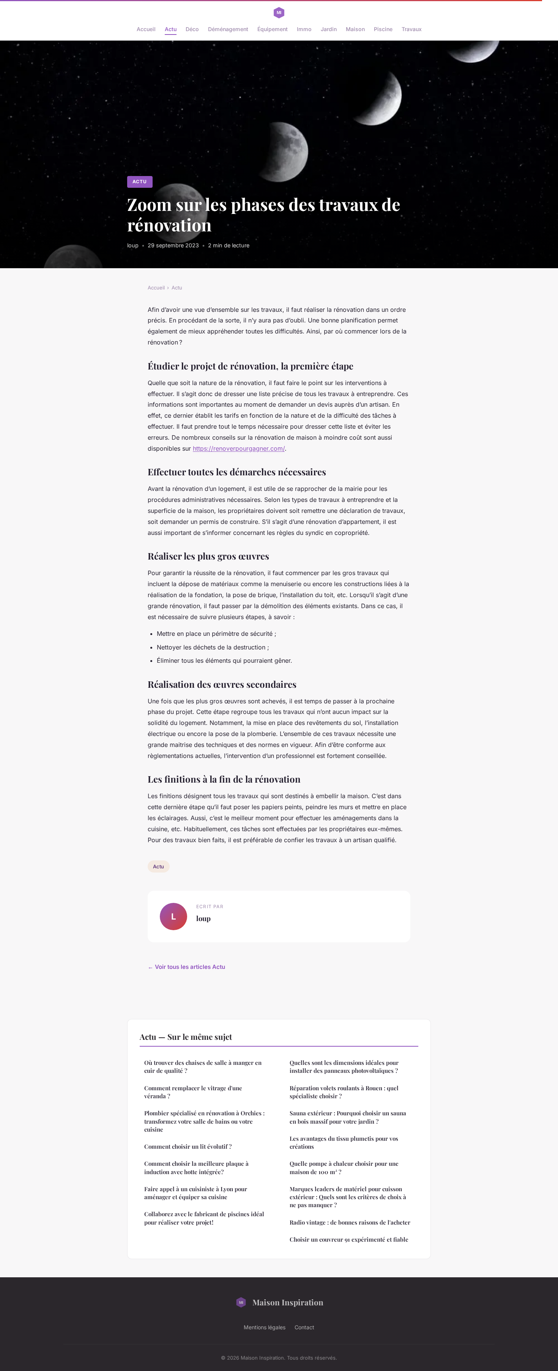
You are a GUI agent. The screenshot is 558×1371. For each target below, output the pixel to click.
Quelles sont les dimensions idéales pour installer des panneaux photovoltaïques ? (344, 1066)
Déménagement (228, 29)
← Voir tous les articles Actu (186, 966)
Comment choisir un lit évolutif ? (188, 1146)
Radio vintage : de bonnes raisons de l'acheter (350, 1222)
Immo (304, 29)
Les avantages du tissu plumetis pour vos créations (344, 1142)
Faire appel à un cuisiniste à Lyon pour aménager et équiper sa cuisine (195, 1193)
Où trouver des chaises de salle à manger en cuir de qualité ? (203, 1066)
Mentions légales (264, 1327)
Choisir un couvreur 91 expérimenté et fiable (349, 1239)
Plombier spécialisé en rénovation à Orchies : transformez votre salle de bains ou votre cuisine (204, 1121)
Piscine (383, 29)
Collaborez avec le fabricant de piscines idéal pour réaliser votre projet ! (204, 1218)
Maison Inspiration (287, 1302)
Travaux (412, 29)
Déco (192, 29)
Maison (355, 29)
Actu (171, 29)
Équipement (272, 29)
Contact (304, 1327)
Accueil (146, 29)
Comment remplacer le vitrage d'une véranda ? (193, 1092)
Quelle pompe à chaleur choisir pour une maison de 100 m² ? (344, 1167)
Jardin (329, 29)
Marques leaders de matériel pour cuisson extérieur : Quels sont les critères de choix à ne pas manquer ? (348, 1197)
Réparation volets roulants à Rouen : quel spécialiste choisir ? (344, 1092)
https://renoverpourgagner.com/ (239, 448)
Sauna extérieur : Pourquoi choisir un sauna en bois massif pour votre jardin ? (348, 1117)
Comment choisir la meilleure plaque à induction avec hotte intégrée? (196, 1167)
